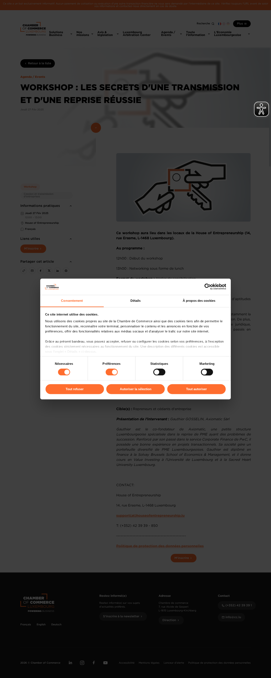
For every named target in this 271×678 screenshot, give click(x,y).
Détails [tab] (135, 300)
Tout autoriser (196, 389)
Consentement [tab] (72, 300)
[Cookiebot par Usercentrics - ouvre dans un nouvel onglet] (207, 287)
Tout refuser (75, 389)
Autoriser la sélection (135, 389)
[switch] (112, 372)
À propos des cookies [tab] (199, 300)
